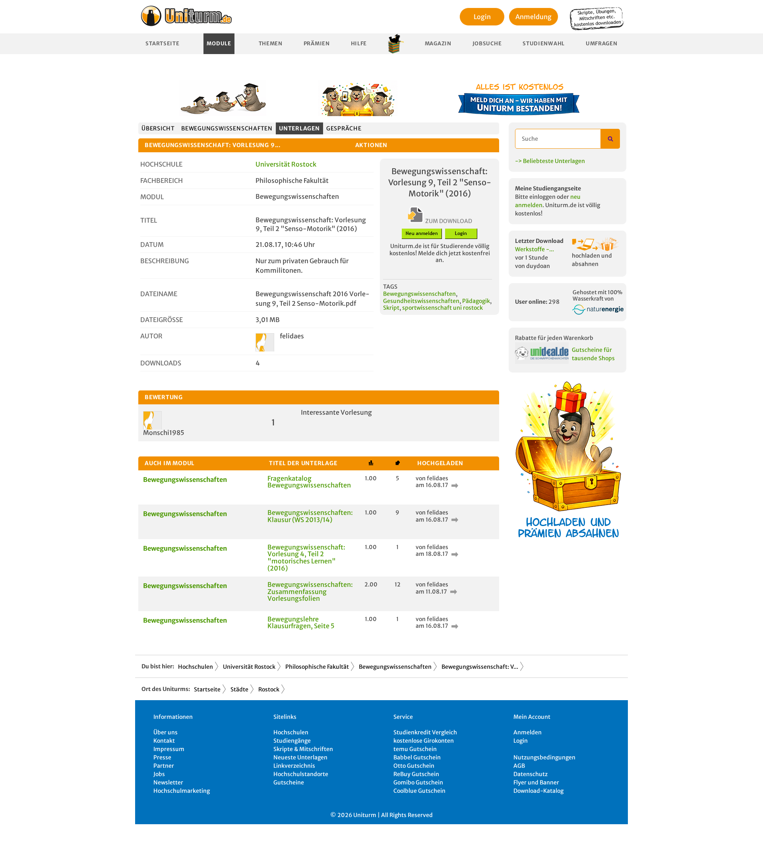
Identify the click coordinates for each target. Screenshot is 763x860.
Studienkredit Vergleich (425, 732)
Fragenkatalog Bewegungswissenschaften (309, 481)
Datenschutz (530, 774)
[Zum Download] (453, 485)
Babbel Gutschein (417, 757)
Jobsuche (487, 43)
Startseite (162, 43)
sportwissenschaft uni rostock (442, 307)
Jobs (159, 774)
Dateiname (158, 294)
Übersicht (158, 128)
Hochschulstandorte (300, 774)
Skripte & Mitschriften (303, 749)
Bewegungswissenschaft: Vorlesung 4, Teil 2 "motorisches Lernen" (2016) (306, 557)
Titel (148, 220)
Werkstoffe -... (534, 249)
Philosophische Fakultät (317, 666)
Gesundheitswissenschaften (421, 301)
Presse (162, 757)
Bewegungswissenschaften (227, 128)
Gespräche (344, 128)
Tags (390, 286)
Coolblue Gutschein (419, 790)
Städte (239, 689)
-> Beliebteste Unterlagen (550, 161)
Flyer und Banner (536, 782)
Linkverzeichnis (294, 765)
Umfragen (602, 43)
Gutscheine (288, 782)
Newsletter (168, 782)
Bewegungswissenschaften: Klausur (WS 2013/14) (310, 516)
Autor (151, 336)
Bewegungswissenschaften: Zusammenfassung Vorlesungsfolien (310, 591)
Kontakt (164, 740)
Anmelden (527, 732)
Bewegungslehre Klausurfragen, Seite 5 (301, 622)
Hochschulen (195, 666)
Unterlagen (299, 128)
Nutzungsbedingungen (544, 757)
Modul (152, 197)
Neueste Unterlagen (300, 757)
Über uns (165, 732)
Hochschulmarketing (181, 790)
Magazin (438, 43)
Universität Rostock (286, 164)
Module (219, 43)
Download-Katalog (538, 790)
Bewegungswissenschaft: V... (480, 666)
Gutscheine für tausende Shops (593, 354)
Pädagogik (476, 301)
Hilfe (359, 43)
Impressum (168, 749)
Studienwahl (544, 43)
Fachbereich (161, 180)
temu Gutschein (415, 749)
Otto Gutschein (413, 765)
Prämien (317, 43)
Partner (163, 765)
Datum (152, 244)
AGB (519, 765)
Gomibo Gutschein (418, 782)
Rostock (268, 689)
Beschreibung (164, 261)
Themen (271, 43)
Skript (391, 307)
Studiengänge (292, 740)
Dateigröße (161, 320)
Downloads (160, 363)
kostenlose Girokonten (423, 740)
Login (482, 17)
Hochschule (161, 164)
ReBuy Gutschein (416, 774)
